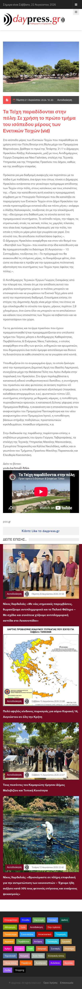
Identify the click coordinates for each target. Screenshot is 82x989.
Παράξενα (26, 963)
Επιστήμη (69, 948)
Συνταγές (55, 948)
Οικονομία (39, 920)
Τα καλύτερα (10, 934)
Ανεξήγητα (41, 963)
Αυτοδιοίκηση (64, 100)
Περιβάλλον (23, 941)
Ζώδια (8, 970)
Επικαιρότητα (11, 920)
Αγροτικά (9, 941)
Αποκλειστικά (44, 934)
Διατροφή (41, 948)
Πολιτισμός (52, 941)
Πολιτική (53, 920)
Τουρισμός (61, 934)
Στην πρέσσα (54, 927)
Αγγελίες (68, 963)
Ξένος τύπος (11, 963)
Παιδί (30, 948)
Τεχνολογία (10, 955)
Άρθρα (8, 948)
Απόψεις (38, 941)
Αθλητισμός (10, 927)
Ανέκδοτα (55, 963)
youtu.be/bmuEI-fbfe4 (16, 468)
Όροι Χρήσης (51, 983)
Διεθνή (64, 920)
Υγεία (22, 927)
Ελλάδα (25, 920)
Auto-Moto (38, 955)
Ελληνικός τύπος (56, 955)
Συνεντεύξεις (27, 934)
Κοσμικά (24, 955)
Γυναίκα (19, 948)
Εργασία (66, 941)
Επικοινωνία (66, 983)
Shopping (19, 970)
